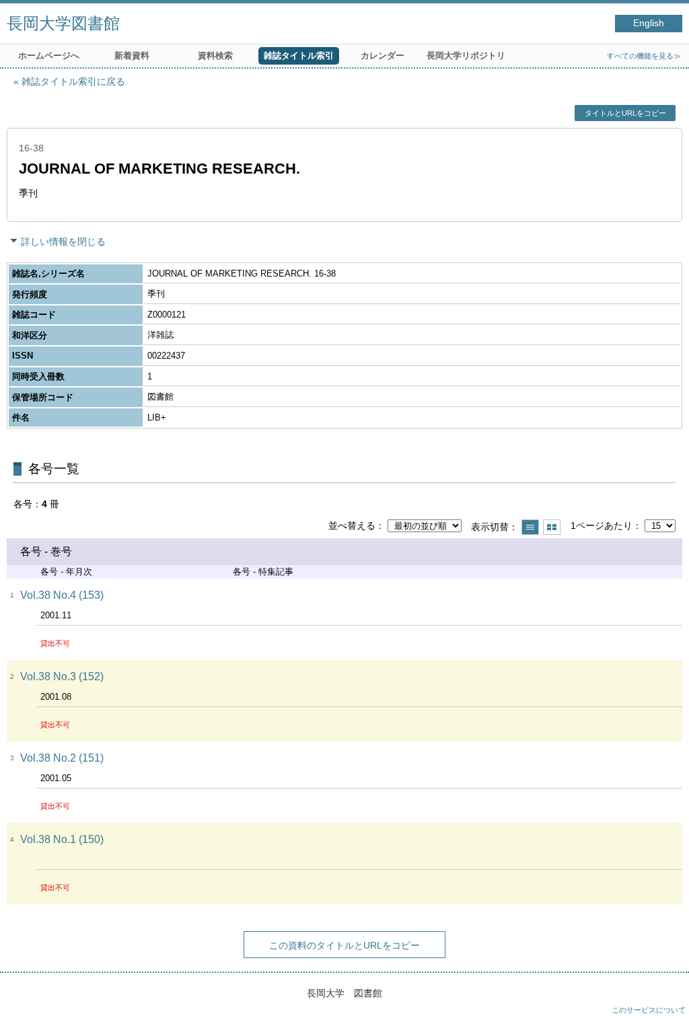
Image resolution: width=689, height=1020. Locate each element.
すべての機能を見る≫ (644, 56)
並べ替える (351, 525)
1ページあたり (601, 525)
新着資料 (131, 55)
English (648, 23)
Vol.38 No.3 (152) (62, 676)
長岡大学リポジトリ (466, 55)
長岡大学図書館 (63, 23)
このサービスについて (649, 1010)
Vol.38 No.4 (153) (62, 595)
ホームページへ (48, 55)
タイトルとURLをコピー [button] (625, 113)
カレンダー (382, 55)
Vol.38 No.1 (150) (62, 839)
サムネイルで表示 (551, 527)
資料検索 (215, 55)
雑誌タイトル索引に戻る (73, 81)
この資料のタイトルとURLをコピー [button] (344, 945)
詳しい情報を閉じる (63, 241)
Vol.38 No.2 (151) (62, 758)
